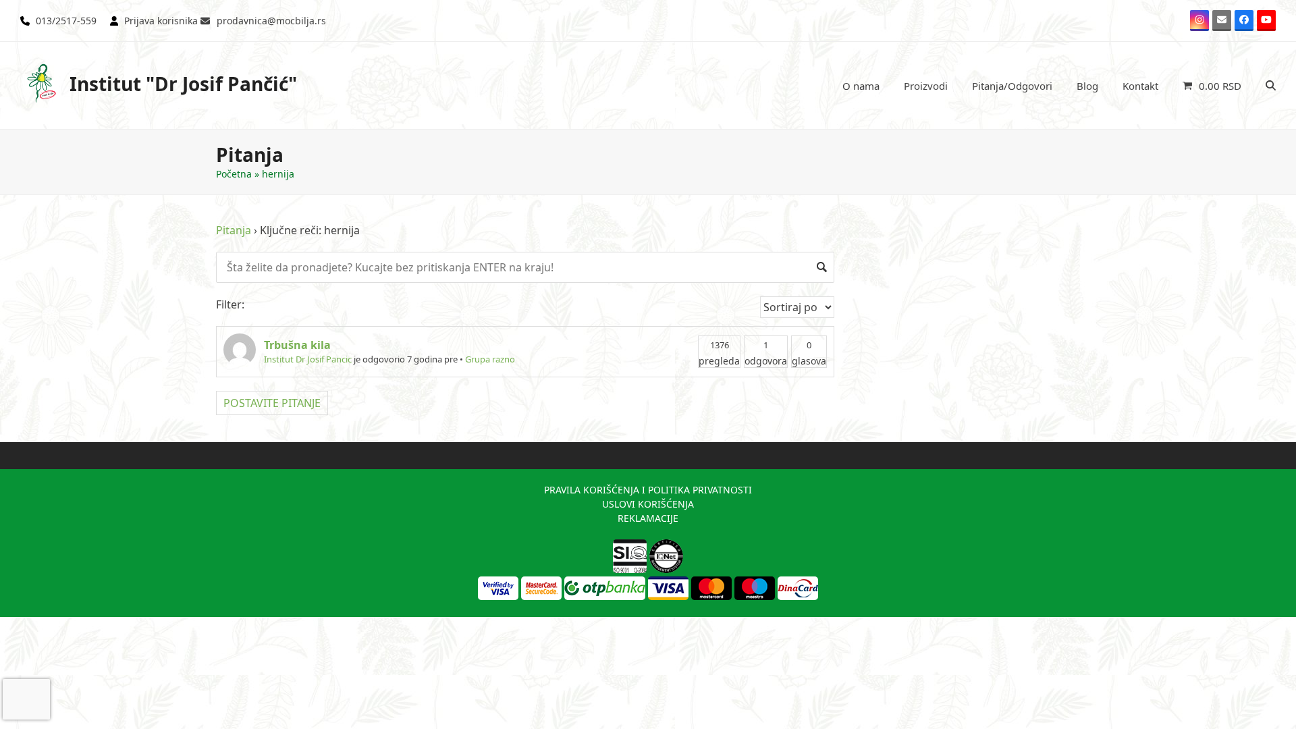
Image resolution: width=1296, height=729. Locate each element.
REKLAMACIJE (648, 518)
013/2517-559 (66, 20)
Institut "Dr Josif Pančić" (183, 84)
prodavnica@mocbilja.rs (271, 20)
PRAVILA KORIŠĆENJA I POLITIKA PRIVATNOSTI (648, 489)
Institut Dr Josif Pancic (308, 359)
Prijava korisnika (161, 20)
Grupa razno (490, 359)
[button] (1212, 86)
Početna (234, 173)
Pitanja (233, 230)
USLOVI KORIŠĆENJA (648, 503)
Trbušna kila (297, 345)
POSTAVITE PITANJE (272, 403)
